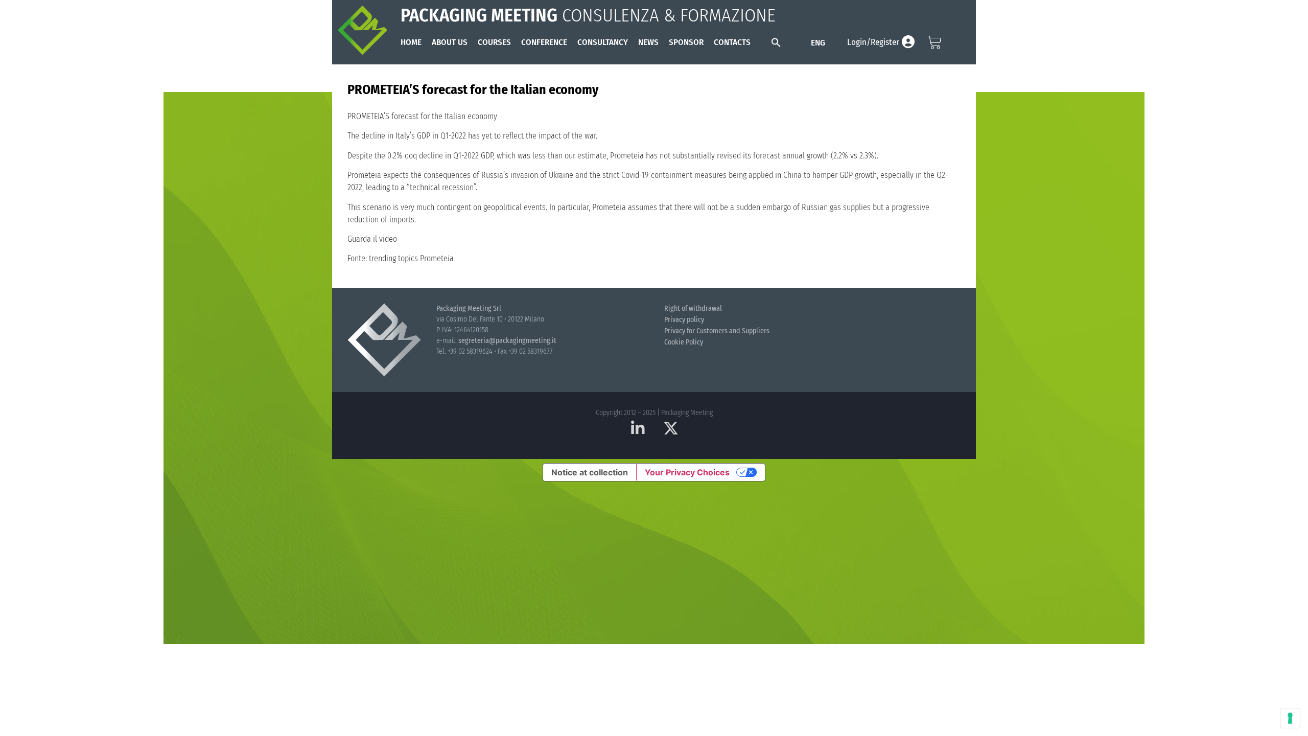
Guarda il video (372, 239)
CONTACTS (732, 42)
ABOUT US (450, 42)
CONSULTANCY (602, 42)
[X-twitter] (671, 428)
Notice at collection (589, 472)
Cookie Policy (683, 342)
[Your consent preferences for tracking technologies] (1290, 718)
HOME (411, 42)
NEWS (648, 42)
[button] (776, 42)
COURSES (494, 42)
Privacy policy (684, 319)
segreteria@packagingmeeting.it (507, 340)
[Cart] (934, 42)
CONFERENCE (544, 42)
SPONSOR (686, 42)
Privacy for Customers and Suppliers (716, 331)
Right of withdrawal (693, 308)
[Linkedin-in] (637, 428)
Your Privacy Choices (687, 472)
